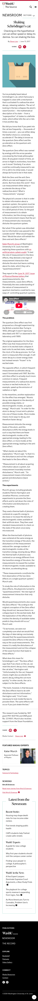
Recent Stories (12, 811)
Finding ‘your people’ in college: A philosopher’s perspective (16, 864)
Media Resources (8, 974)
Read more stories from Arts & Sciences (17, 788)
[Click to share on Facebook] (19, 46)
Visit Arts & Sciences (9, 792)
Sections (27, 15)
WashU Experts (13, 842)
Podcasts (5, 959)
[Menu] (35, 5)
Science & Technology (10, 773)
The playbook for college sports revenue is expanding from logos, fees (18, 892)
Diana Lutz (14, 41)
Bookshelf (6, 956)
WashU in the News (15, 872)
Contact (5, 978)
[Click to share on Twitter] (24, 46)
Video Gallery (7, 962)
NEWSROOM (12, 15)
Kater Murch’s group (11, 244)
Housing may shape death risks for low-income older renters (17, 818)
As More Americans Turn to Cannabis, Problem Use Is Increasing (17, 902)
